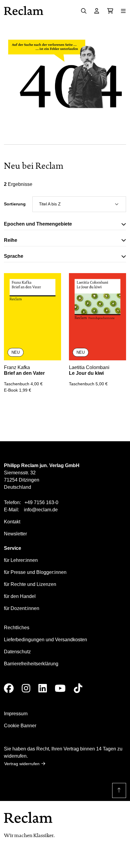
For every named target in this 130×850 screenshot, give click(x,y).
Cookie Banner (20, 725)
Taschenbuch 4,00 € (23, 383)
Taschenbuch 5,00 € (88, 383)
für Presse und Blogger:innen (35, 572)
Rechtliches (16, 627)
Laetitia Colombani (89, 367)
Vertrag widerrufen (22, 763)
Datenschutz (17, 651)
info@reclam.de (41, 509)
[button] (65, 225)
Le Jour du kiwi (86, 373)
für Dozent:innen (21, 608)
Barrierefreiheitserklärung (31, 663)
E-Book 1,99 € (17, 390)
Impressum (16, 713)
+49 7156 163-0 (41, 502)
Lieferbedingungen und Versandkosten (45, 639)
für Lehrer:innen (21, 560)
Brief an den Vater (24, 373)
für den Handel (20, 596)
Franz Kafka (17, 367)
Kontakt (12, 521)
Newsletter (15, 533)
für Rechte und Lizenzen (30, 584)
